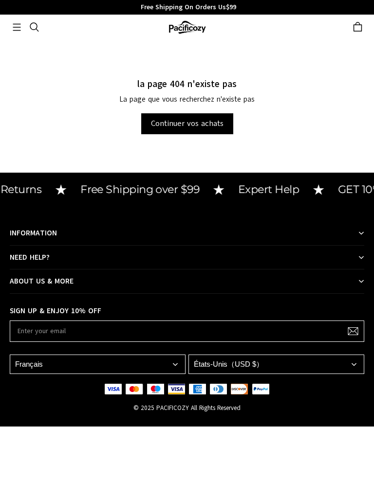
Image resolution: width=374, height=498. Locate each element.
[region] (187, 7)
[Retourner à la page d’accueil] (187, 27)
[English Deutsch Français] (98, 364)
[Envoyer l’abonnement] (353, 331)
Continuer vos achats (187, 123)
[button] (16, 27)
